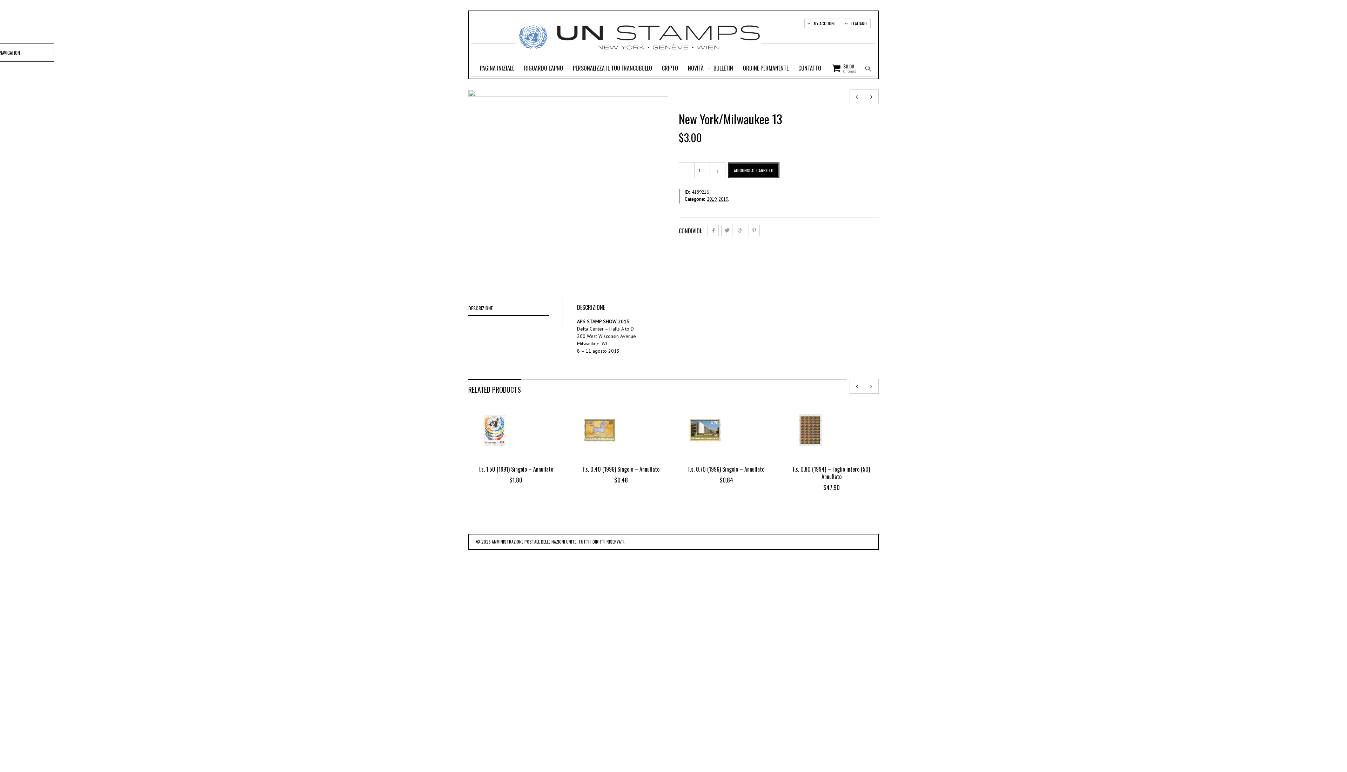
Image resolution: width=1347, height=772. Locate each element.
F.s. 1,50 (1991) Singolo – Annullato (515, 469)
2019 (712, 199)
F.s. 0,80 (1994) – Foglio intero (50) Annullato (831, 473)
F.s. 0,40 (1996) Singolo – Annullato (621, 469)
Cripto (670, 68)
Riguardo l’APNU (543, 68)
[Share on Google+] (740, 230)
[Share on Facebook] (713, 230)
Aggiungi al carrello (753, 170)
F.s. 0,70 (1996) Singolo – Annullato (726, 469)
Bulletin (723, 68)
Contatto (809, 68)
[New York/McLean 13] (857, 96)
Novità (696, 68)
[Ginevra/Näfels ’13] (871, 96)
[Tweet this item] (726, 230)
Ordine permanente (766, 68)
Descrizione (480, 308)
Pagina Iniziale (497, 68)
